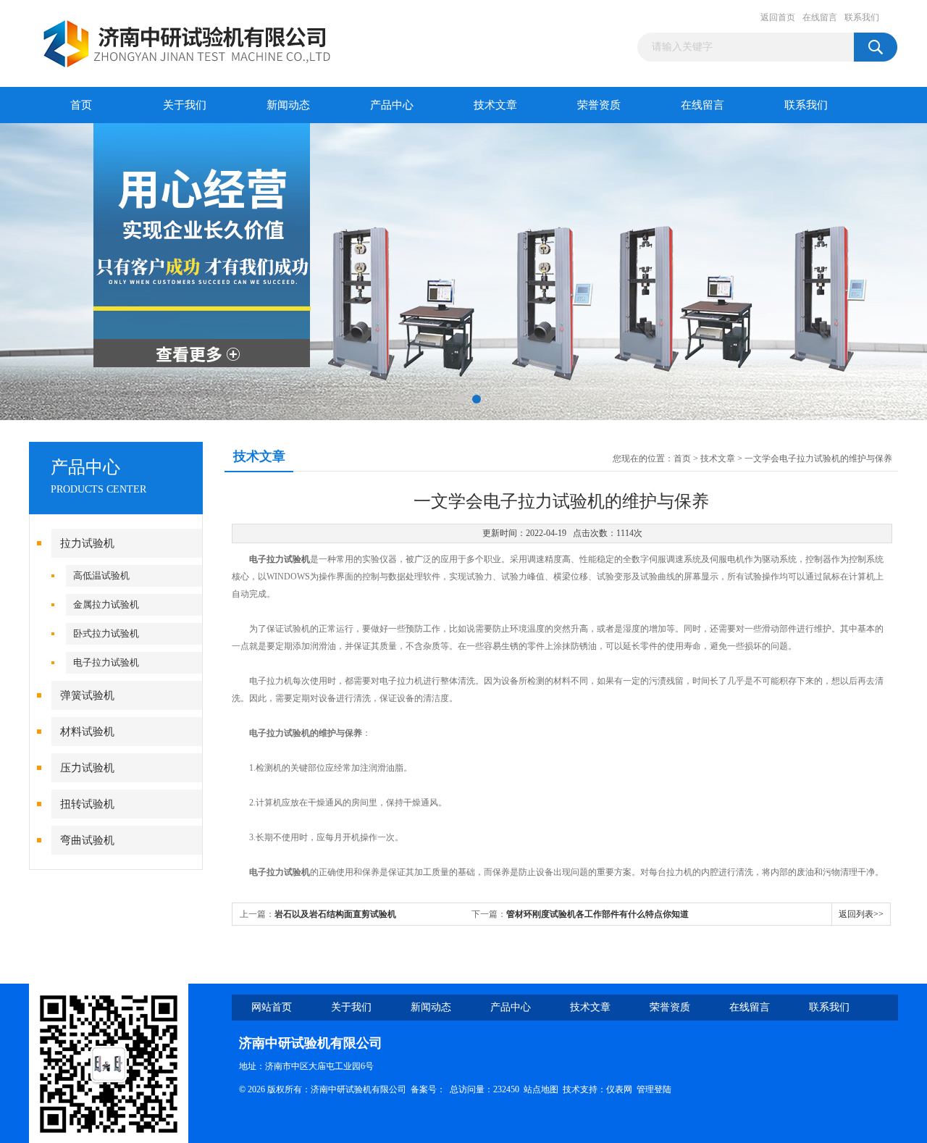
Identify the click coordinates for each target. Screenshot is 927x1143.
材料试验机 (87, 731)
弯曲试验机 (87, 840)
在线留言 (819, 17)
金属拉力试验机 (106, 604)
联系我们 (861, 17)
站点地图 (541, 1089)
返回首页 (777, 17)
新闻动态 (288, 105)
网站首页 (271, 1007)
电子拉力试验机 (106, 662)
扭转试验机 (87, 804)
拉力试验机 (87, 543)
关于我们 (184, 105)
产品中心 (392, 105)
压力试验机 (87, 768)
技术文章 (495, 105)
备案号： (428, 1089)
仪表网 (619, 1089)
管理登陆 (654, 1089)
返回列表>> (861, 914)
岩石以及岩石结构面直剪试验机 (335, 914)
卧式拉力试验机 (106, 633)
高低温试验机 (101, 575)
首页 (81, 105)
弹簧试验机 (87, 695)
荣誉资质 (599, 105)
